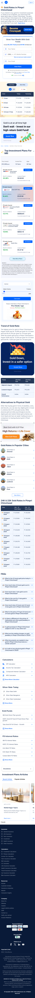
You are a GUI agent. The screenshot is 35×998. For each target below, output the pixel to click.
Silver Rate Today (11, 687)
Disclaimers (7, 768)
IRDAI (2, 952)
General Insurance (8, 831)
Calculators (8, 660)
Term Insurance (7, 836)
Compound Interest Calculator (16, 671)
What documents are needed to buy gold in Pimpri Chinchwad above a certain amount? (16, 641)
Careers (3, 905)
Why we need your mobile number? (22, 57)
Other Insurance (7, 843)
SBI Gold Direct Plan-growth (12, 715)
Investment (6, 838)
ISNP (2, 910)
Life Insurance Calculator (8, 866)
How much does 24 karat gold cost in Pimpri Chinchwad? (17, 586)
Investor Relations (6, 917)
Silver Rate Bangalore (13, 695)
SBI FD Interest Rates (9, 740)
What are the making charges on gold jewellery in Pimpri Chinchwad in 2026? (18, 634)
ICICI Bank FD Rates (9, 752)
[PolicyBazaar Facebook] (11, 944)
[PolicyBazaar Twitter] (15, 944)
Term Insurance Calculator (8, 858)
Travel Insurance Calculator (8, 870)
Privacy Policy (27, 72)
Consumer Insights (6, 893)
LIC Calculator (5, 863)
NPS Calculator (11, 675)
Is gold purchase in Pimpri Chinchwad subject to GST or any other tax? (17, 627)
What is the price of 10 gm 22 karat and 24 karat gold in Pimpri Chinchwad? (18, 612)
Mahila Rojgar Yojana (11, 808)
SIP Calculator (10, 664)
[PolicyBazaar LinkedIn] (19, 944)
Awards (3, 890)
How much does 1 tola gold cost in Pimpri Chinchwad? (16, 592)
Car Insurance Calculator (8, 873)
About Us (3, 901)
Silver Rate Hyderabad (13, 699)
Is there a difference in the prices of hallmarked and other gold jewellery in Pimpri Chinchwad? (17, 620)
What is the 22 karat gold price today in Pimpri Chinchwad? (18, 579)
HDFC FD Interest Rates (10, 744)
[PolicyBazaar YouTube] (23, 944)
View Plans (17, 66)
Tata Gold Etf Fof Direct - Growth (13, 724)
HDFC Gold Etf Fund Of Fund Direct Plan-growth (16, 719)
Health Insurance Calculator (9, 868)
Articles (3, 883)
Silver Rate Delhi (11, 691)
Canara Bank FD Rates (10, 756)
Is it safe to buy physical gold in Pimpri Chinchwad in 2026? (17, 649)
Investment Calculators (9, 851)
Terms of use (18, 73)
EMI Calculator (5, 861)
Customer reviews (6, 885)
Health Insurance (8, 841)
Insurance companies (7, 888)
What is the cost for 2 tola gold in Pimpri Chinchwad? (16, 599)
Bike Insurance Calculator (8, 875)
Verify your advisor (6, 915)
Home (2, 145)
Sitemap (3, 903)
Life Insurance (7, 834)
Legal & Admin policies (7, 908)
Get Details (27, 170)
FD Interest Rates (10, 736)
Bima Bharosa (8, 952)
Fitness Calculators (8, 854)
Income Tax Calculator (13, 668)
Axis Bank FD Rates (9, 748)
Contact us (4, 913)
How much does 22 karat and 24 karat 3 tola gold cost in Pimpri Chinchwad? (17, 606)
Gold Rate (6, 145)
